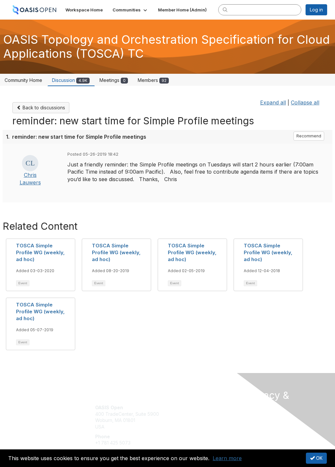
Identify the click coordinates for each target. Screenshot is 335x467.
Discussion (69, 80)
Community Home (23, 80)
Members (152, 80)
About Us (255, 419)
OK (319, 458)
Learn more (227, 458)
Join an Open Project (193, 417)
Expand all (273, 102)
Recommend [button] (308, 135)
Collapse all (305, 102)
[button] (130, 10)
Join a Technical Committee (200, 426)
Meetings (112, 80)
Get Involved (184, 407)
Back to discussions (43, 107)
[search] (225, 9)
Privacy (253, 425)
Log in (316, 9)
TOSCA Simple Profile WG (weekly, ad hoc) (40, 252)
